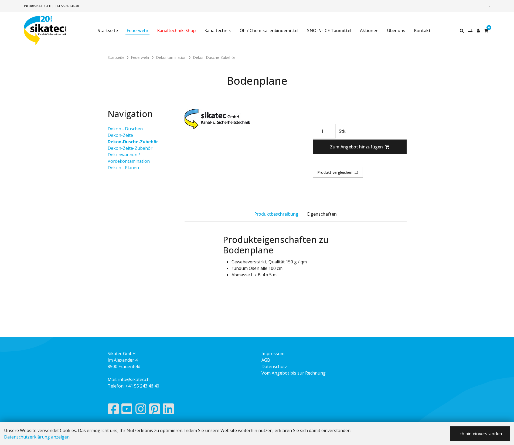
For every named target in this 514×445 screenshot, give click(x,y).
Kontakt (422, 30)
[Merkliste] (470, 30)
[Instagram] (141, 410)
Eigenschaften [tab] (322, 214)
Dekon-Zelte (120, 135)
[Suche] (462, 30)
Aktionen (369, 30)
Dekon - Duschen (125, 129)
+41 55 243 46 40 (67, 6)
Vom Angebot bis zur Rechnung (293, 373)
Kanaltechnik (217, 30)
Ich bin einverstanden (480, 434)
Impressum (272, 353)
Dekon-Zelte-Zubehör (130, 148)
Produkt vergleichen (334, 172)
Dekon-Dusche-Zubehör (133, 142)
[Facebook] (113, 410)
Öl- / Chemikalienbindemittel (269, 30)
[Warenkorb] (486, 30)
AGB (265, 360)
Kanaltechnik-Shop (176, 30)
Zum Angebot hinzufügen (356, 147)
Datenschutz (274, 366)
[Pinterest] (155, 410)
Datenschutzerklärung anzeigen (37, 437)
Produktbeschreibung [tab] (276, 214)
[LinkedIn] (168, 410)
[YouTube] (127, 410)
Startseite (108, 30)
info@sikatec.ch (37, 6)
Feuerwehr (137, 30)
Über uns (396, 30)
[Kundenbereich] (478, 30)
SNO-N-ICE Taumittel (329, 30)
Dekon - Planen (123, 168)
